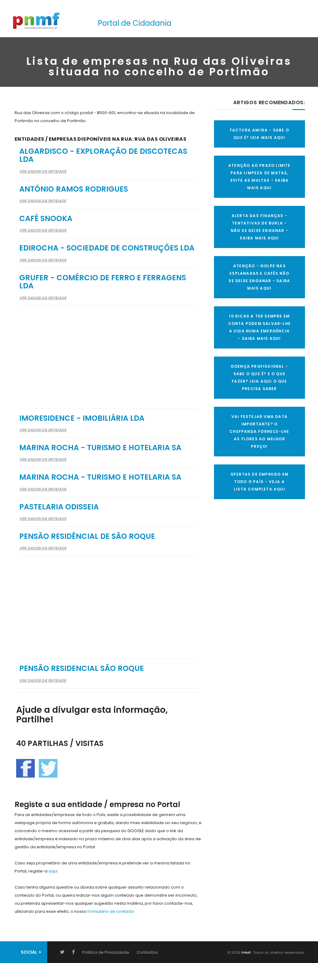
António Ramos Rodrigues (73, 189)
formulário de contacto (111, 911)
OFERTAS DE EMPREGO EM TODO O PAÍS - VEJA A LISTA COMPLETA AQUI (259, 482)
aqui (52, 871)
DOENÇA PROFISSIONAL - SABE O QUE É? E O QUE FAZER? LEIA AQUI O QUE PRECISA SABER (259, 377)
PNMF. (246, 952)
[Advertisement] (108, 353)
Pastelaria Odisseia (59, 507)
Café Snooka (45, 218)
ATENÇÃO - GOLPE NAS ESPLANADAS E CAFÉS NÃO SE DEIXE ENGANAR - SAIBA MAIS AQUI (259, 277)
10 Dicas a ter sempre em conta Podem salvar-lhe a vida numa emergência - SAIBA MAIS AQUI (259, 327)
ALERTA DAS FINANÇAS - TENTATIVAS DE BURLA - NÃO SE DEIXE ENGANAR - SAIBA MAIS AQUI (259, 227)
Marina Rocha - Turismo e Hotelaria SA (100, 447)
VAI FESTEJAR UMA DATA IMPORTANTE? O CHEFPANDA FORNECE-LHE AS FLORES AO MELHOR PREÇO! (259, 431)
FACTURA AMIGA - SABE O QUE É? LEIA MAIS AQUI (259, 133)
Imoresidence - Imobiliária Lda (81, 418)
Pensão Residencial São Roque (81, 668)
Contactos (147, 952)
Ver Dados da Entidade (42, 171)
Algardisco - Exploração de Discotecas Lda (103, 155)
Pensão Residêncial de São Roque (87, 536)
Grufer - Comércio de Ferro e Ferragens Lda (102, 282)
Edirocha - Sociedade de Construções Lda (106, 248)
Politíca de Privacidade (105, 952)
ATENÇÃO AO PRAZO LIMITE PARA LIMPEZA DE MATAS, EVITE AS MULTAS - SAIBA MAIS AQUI (259, 176)
